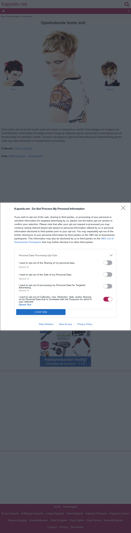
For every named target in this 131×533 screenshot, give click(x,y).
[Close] (124, 209)
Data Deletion (46, 324)
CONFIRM (41, 312)
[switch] (107, 262)
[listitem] (65, 255)
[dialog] (65, 266)
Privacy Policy (84, 324)
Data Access (65, 324)
